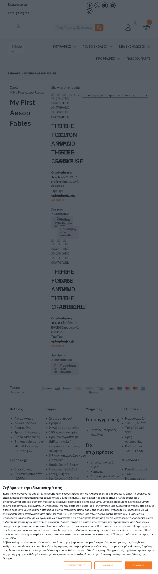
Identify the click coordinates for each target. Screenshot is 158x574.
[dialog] (79, 527)
